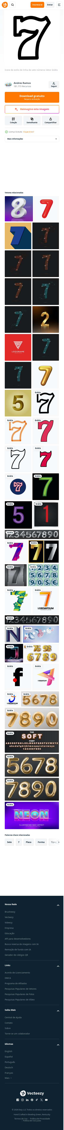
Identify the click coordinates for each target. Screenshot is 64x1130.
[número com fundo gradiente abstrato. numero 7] (16, 859)
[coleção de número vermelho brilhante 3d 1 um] (18, 822)
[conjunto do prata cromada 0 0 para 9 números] (31, 841)
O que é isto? (28, 132)
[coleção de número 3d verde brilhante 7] (18, 765)
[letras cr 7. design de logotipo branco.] (18, 458)
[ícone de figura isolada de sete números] (18, 654)
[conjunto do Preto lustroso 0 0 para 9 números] (31, 979)
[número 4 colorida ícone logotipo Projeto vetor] (18, 1101)
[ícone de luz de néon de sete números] (18, 737)
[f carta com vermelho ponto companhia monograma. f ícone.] (18, 1074)
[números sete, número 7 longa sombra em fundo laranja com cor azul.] (44, 236)
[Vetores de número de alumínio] (20, 906)
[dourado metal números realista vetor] (22, 1050)
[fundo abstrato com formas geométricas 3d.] (23, 1011)
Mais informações (15, 139)
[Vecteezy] (5, 5)
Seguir (54, 86)
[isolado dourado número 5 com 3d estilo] (18, 570)
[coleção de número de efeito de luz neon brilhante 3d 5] (18, 793)
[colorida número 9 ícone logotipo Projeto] (39, 1096)
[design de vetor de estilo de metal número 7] (47, 883)
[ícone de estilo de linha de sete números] (18, 598)
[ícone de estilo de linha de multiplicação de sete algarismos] (18, 626)
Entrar (50, 4)
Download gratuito (32, 97)
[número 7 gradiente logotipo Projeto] (18, 960)
